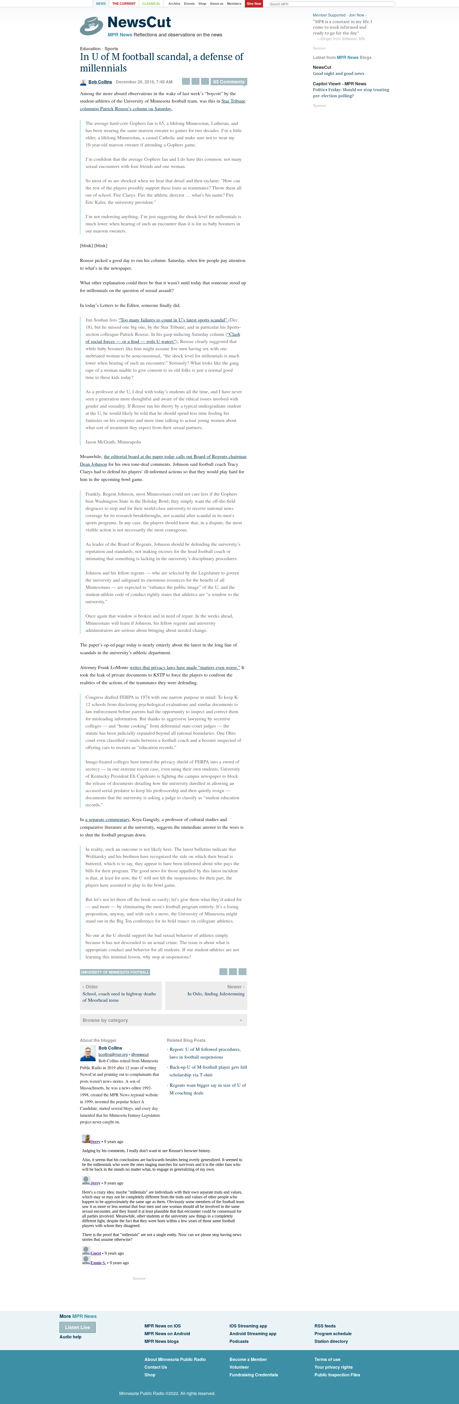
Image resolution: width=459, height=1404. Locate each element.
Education (90, 48)
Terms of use (327, 1359)
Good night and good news (338, 73)
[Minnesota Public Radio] (78, 4)
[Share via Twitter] (186, 81)
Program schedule (333, 1333)
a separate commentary (107, 819)
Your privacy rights (333, 1367)
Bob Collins (100, 82)
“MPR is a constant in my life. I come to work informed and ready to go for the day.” (342, 30)
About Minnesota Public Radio (175, 1359)
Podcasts (239, 1341)
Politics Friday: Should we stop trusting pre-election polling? (351, 92)
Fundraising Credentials (254, 1375)
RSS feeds (325, 1326)
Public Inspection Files (337, 1375)
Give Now (254, 3)
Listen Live (77, 1327)
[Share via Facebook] (195, 81)
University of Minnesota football (115, 972)
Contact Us (155, 1367)
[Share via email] (205, 81)
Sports (111, 48)
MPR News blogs (161, 1341)
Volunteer (239, 1367)
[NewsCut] (139, 26)
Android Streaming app (253, 1333)
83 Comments (229, 81)
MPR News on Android (167, 1333)
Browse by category (105, 1020)
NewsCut (322, 67)
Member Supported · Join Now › (340, 15)
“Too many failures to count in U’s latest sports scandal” (173, 319)
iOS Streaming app (248, 1326)
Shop (149, 1375)
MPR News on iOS (162, 1326)
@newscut (140, 1054)
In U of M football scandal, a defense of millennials (161, 62)
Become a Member (248, 1359)
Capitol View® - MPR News (339, 84)
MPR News (120, 34)
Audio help (71, 1337)
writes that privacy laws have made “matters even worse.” (185, 667)
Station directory (331, 1341)
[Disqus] (163, 1198)
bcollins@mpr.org (113, 1054)
